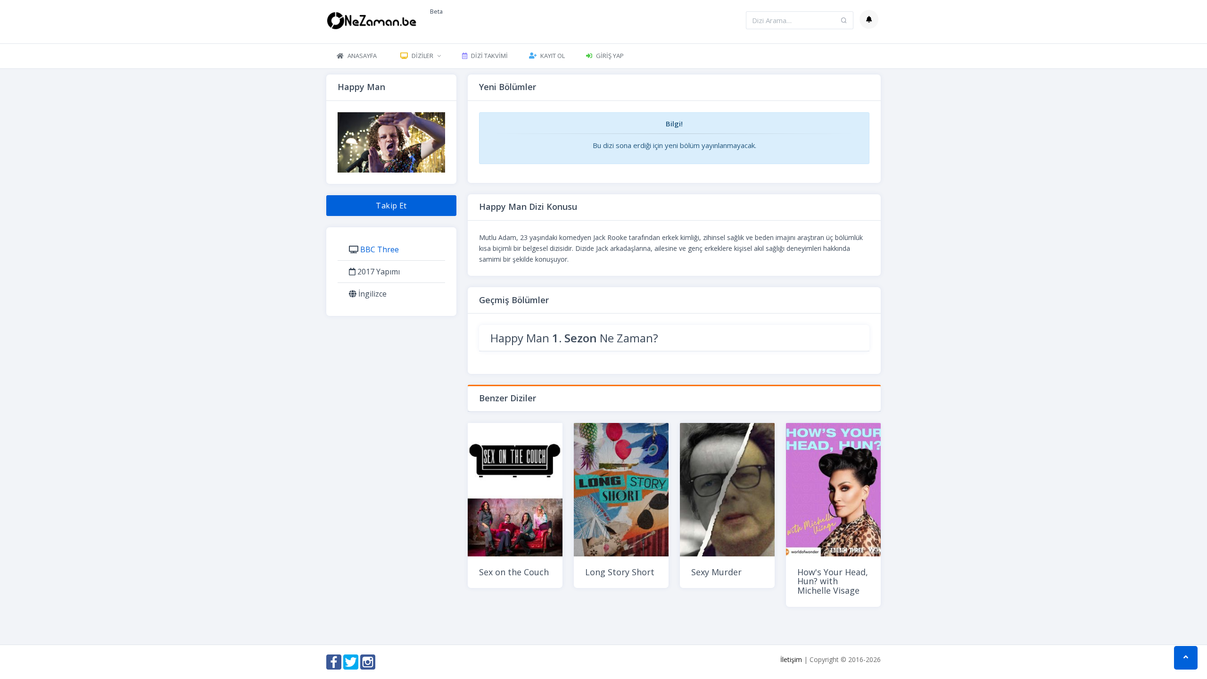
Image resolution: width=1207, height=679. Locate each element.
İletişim (791, 659)
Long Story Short (619, 572)
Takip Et (391, 205)
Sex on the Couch (514, 572)
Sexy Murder (716, 572)
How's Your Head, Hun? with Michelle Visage (832, 581)
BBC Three (379, 249)
